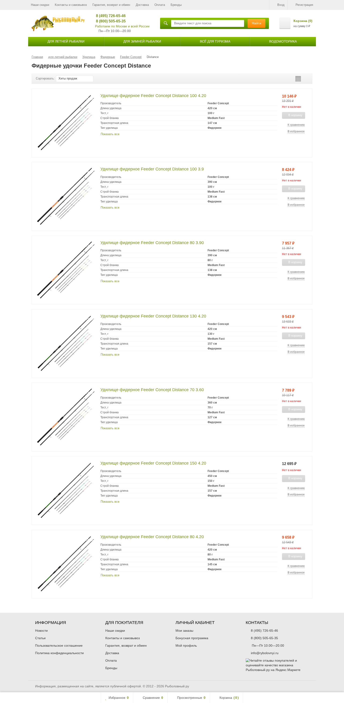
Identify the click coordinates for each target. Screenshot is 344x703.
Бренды (176, 5)
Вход (281, 5)
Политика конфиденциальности (59, 653)
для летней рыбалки (66, 41)
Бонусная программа (192, 638)
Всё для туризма (215, 41)
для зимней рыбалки (142, 41)
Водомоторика (283, 41)
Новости (41, 630)
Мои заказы (184, 630)
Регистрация (304, 5)
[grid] (291, 79)
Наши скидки (40, 5)
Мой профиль (186, 645)
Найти (256, 23)
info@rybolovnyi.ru (264, 653)
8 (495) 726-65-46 (109, 16)
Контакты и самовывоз (71, 5)
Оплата (159, 5)
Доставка (142, 5)
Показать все (110, 134)
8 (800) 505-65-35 (109, 21)
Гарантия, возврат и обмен (111, 5)
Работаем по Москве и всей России (122, 26)
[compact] (305, 79)
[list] (298, 79)
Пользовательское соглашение (59, 645)
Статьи (40, 638)
